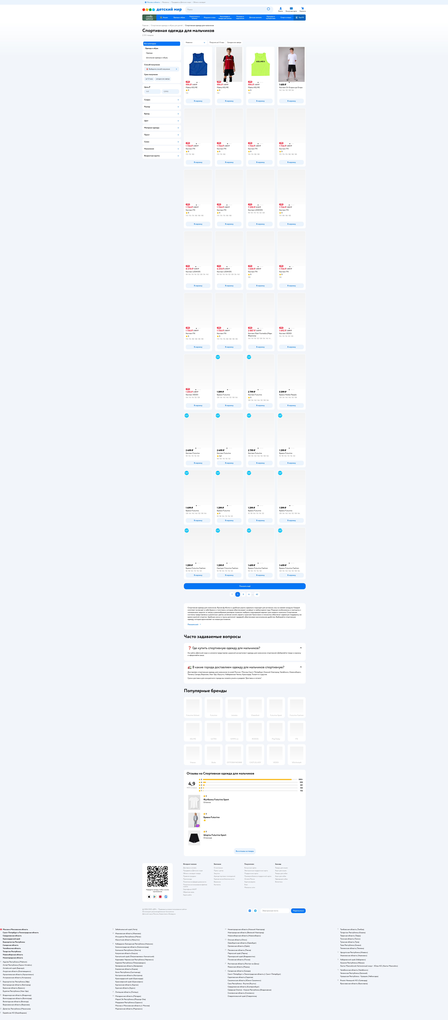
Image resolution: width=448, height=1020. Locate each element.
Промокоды (187, 879)
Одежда (149, 53)
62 (257, 594)
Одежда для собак (281, 879)
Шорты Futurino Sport (214, 835)
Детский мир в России (150, 914)
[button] (300, 17)
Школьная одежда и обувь (157, 58)
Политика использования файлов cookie (195, 885)
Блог (246, 885)
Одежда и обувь (151, 48)
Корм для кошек (281, 871)
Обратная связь (188, 892)
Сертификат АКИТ (190, 889)
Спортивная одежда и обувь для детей (167, 25)
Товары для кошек (281, 868)
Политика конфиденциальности (194, 882)
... (253, 594)
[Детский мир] (162, 10)
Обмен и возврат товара (192, 873)
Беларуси (172, 914)
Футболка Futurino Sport (216, 799)
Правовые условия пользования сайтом (172, 909)
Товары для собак (281, 873)
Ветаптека (278, 882)
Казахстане (163, 914)
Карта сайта (187, 895)
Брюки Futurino (211, 817)
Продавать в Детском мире (193, 871)
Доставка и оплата (189, 868)
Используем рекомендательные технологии (158, 912)
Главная (145, 25)
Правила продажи (189, 876)
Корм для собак (280, 876)
